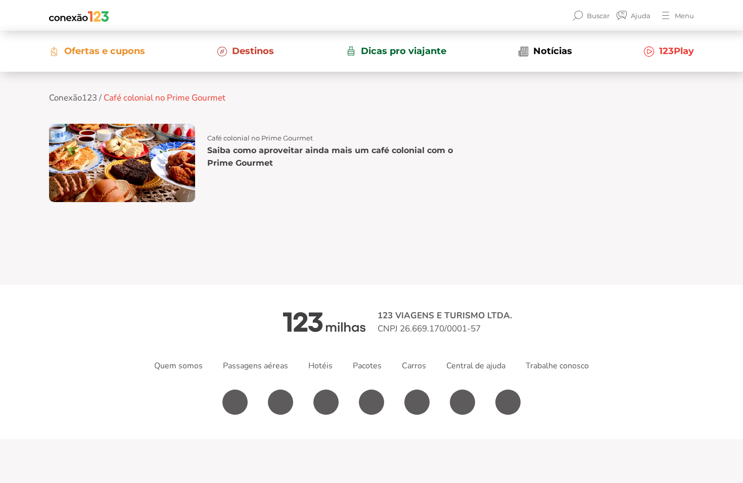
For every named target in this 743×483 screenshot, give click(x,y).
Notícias (552, 51)
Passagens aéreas (255, 365)
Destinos (253, 51)
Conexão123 (73, 98)
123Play (676, 51)
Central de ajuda (475, 365)
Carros (414, 365)
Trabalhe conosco (557, 365)
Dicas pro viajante (403, 51)
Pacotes (367, 365)
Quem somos (178, 365)
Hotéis (320, 365)
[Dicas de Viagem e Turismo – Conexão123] (79, 15)
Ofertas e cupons (104, 51)
